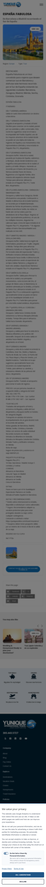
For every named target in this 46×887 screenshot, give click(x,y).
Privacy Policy (7, 869)
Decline (23, 882)
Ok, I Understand (23, 875)
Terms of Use (19, 869)
